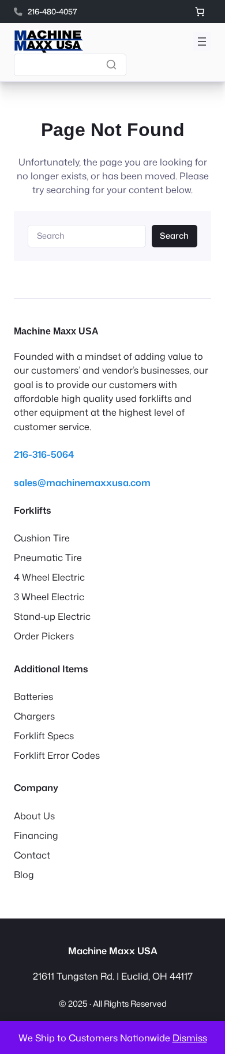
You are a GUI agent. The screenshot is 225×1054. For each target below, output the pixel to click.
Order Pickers (44, 635)
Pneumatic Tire (48, 557)
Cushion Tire (42, 537)
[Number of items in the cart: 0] (199, 11)
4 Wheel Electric (49, 577)
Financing (36, 835)
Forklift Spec (41, 735)
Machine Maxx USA (56, 331)
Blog (24, 874)
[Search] (111, 64)
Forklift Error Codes (57, 755)
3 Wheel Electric (49, 596)
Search (174, 235)
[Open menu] (202, 41)
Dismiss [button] (189, 1037)
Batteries (33, 696)
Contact (32, 854)
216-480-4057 (52, 11)
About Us (34, 815)
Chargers (34, 715)
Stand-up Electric (52, 616)
